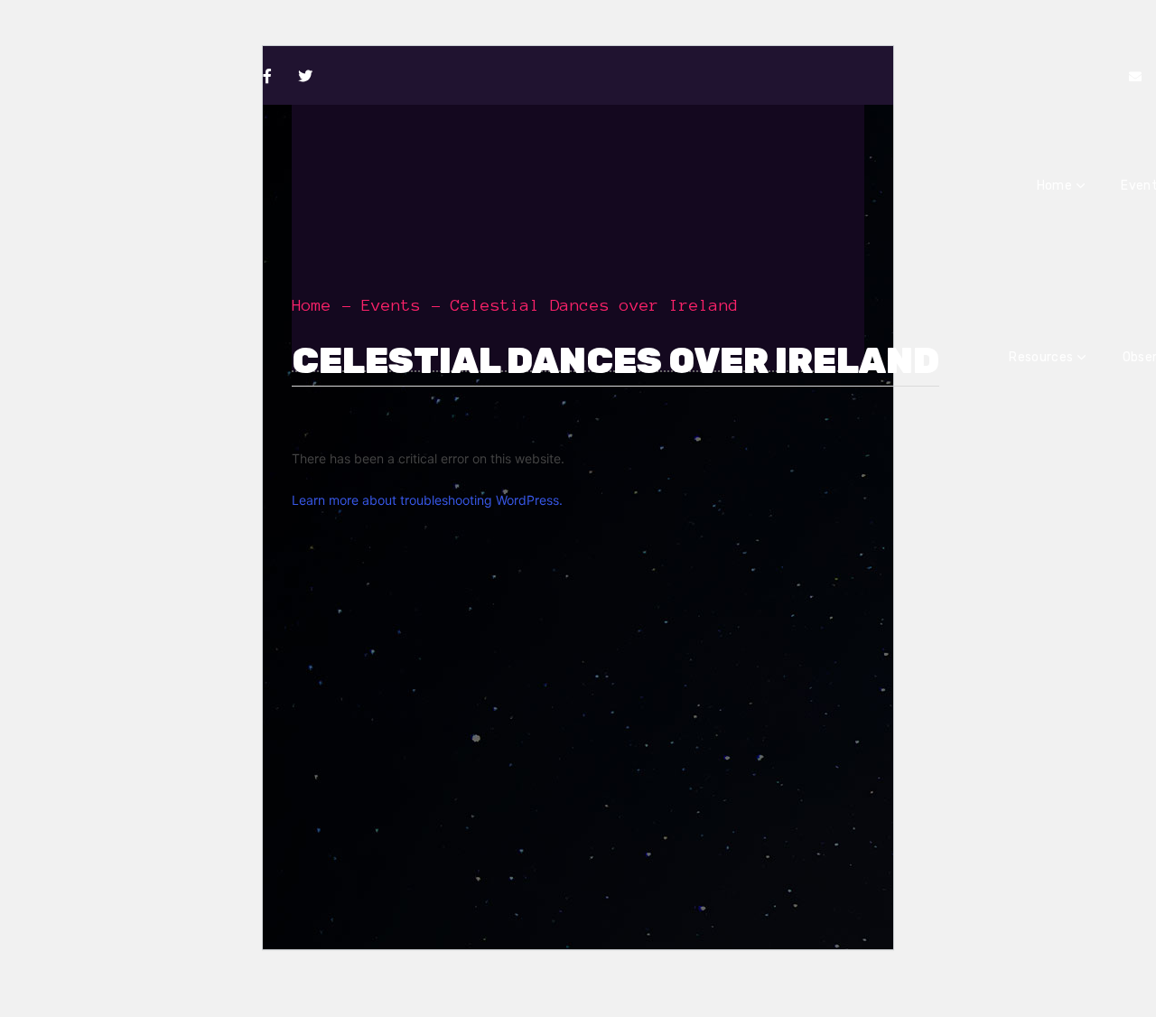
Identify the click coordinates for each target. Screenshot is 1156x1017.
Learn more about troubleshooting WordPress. (427, 500)
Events (391, 305)
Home (311, 305)
